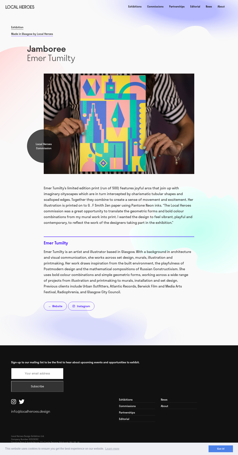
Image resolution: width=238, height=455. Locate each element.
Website (55, 306)
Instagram (81, 306)
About (221, 6)
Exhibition (17, 27)
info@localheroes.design (30, 411)
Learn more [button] (112, 448)
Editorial (195, 6)
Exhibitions (135, 6)
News (209, 6)
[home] (20, 7)
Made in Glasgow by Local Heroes (32, 34)
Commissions (155, 6)
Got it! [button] (221, 448)
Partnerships (177, 6)
